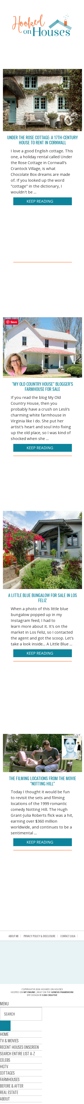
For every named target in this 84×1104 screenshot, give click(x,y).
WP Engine (29, 992)
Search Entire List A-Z (17, 1053)
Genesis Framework (62, 992)
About (5, 1099)
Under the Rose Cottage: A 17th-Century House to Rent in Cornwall (42, 139)
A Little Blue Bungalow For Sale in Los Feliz (42, 597)
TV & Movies (9, 1040)
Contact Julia (67, 936)
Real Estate (9, 1092)
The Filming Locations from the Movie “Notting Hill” (42, 780)
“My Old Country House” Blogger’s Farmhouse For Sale (42, 386)
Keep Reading (40, 201)
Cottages (7, 1073)
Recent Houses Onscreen (19, 1047)
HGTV (4, 1066)
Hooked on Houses (42, 25)
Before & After (11, 1086)
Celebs (5, 1060)
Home (4, 1034)
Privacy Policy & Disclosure (39, 936)
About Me (14, 936)
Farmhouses (10, 1079)
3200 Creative (49, 995)
